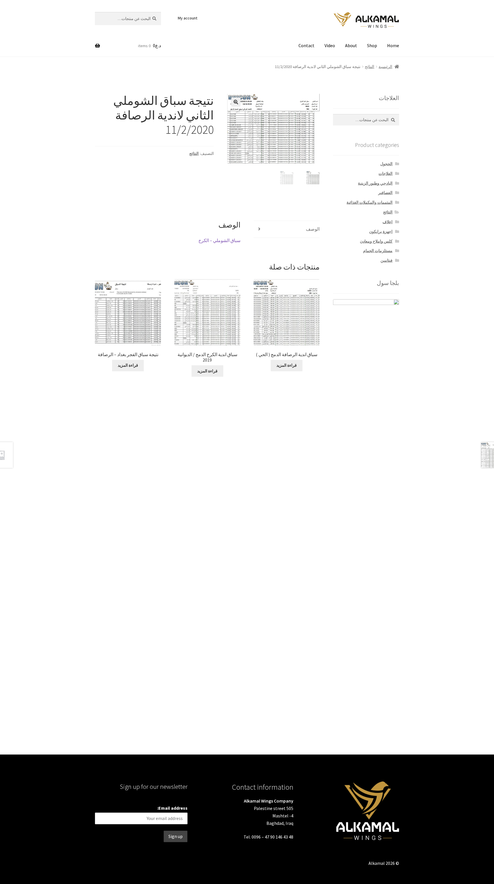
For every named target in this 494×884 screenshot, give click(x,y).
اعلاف (388, 221)
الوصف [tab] (313, 229)
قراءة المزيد (286, 365)
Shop (372, 45)
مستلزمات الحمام (378, 250)
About (351, 45)
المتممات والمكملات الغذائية (369, 202)
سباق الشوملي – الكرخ (219, 240)
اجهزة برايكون (381, 231)
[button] (235, 102)
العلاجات (386, 173)
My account (187, 18)
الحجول (386, 163)
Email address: (172, 808)
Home (393, 45)
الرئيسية (385, 66)
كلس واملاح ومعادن (376, 241)
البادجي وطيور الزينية (375, 183)
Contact (306, 45)
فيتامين (387, 260)
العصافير (385, 192)
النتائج (369, 66)
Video (329, 45)
